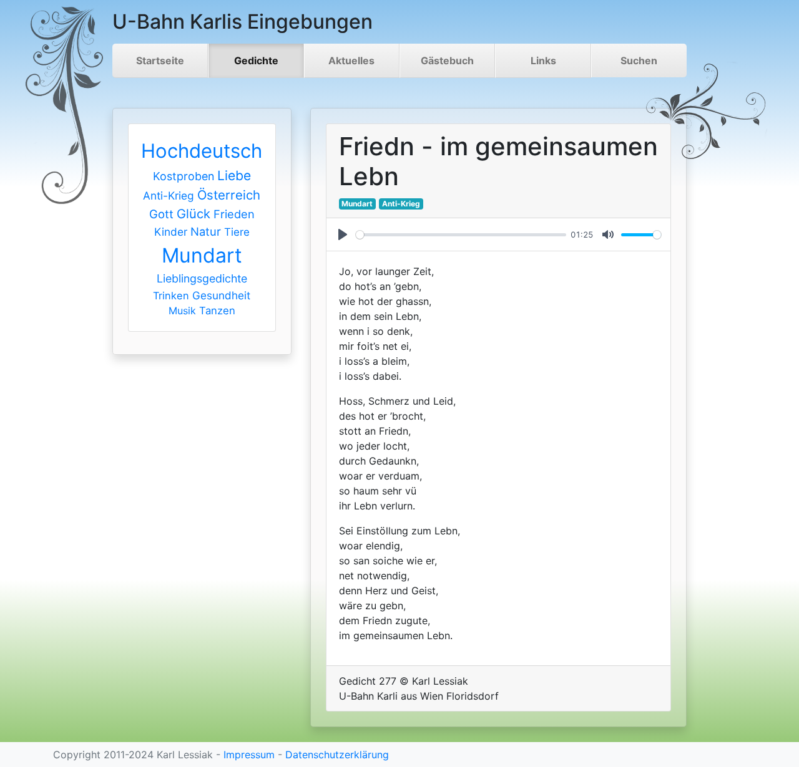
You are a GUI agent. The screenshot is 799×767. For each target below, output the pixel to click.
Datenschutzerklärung (337, 754)
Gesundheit (221, 295)
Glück (193, 213)
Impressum (249, 754)
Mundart (202, 255)
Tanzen (217, 310)
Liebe (234, 175)
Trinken (171, 295)
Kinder (170, 231)
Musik (182, 310)
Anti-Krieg (168, 195)
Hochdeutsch (201, 150)
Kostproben (183, 176)
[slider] (461, 235)
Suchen (638, 60)
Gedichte (256, 60)
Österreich (228, 195)
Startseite (160, 60)
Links (543, 60)
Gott (161, 214)
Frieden (234, 214)
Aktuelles (351, 60)
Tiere (237, 232)
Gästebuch (447, 60)
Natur (205, 231)
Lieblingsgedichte (202, 278)
